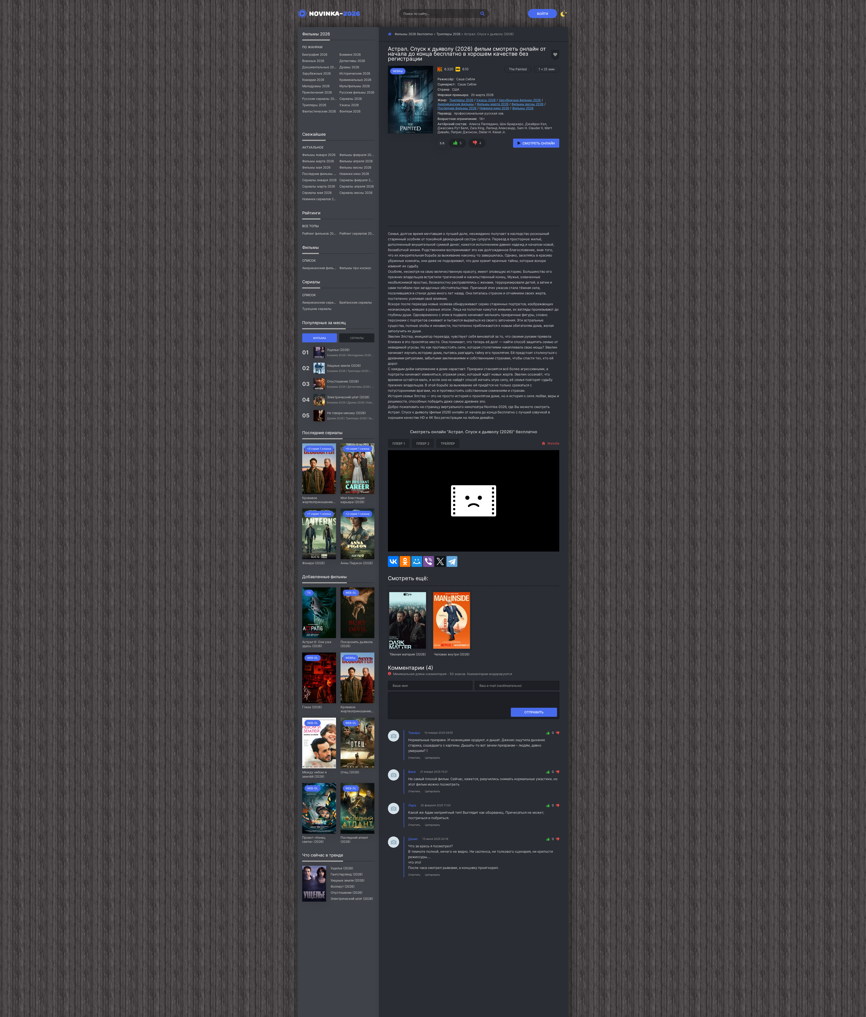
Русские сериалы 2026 (319, 99)
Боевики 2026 (350, 54)
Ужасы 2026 (486, 100)
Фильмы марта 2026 (493, 104)
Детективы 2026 (352, 61)
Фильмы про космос (355, 268)
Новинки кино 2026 (494, 108)
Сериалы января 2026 (319, 180)
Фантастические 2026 (319, 111)
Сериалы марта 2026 (318, 186)
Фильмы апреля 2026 (356, 161)
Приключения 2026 (317, 92)
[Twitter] (440, 561)
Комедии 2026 (313, 80)
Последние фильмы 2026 (457, 108)
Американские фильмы (456, 104)
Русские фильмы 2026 (356, 92)
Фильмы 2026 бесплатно (414, 34)
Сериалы (357, 338)
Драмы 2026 (349, 67)
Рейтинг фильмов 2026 (319, 233)
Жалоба (553, 443)
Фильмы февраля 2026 (356, 155)
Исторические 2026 (354, 73)
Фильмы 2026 (523, 108)
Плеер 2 (422, 443)
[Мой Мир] (416, 561)
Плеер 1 (398, 443)
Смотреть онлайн (539, 143)
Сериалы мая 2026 (317, 193)
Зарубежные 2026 (316, 73)
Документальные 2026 (319, 67)
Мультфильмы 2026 (354, 86)
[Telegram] (452, 561)
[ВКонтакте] (393, 561)
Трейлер (448, 443)
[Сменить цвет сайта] (563, 13)
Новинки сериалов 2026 (319, 199)
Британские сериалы (355, 302)
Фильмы (319, 338)
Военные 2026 (313, 61)
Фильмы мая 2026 (316, 167)
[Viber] (428, 561)
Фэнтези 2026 (350, 111)
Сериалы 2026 (350, 99)
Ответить (414, 757)
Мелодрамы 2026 (316, 86)
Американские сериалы (319, 302)
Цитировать (432, 757)
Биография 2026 (314, 54)
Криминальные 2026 (355, 80)
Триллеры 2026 (448, 34)
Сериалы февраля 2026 (356, 180)
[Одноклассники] (405, 561)
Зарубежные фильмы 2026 (520, 100)
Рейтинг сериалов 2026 (356, 233)
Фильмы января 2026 (319, 155)
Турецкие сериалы (317, 309)
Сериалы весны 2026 (356, 193)
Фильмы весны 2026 (527, 104)
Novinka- (334, 13)
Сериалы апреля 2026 (356, 186)
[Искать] (482, 13)
